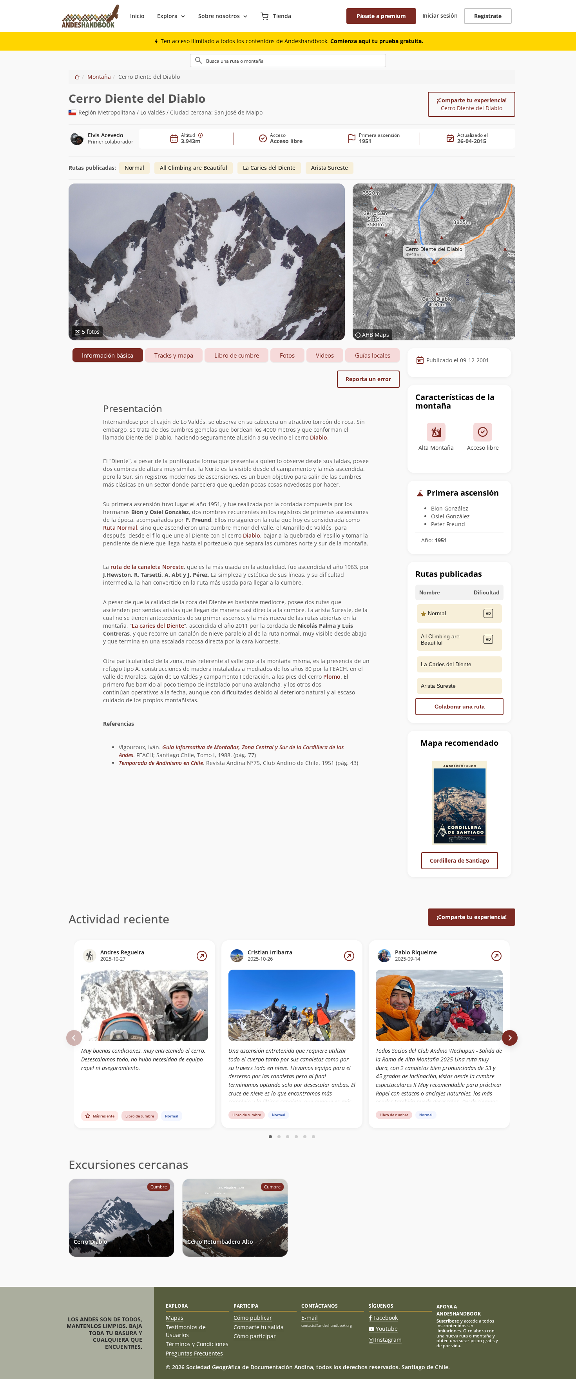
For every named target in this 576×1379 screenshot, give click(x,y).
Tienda (281, 16)
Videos (325, 355)
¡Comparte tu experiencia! (472, 104)
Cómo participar (255, 1336)
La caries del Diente (158, 625)
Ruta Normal (120, 527)
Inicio (137, 16)
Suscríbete (448, 1321)
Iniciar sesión (440, 15)
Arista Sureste (329, 167)
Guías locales (372, 355)
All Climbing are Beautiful (193, 167)
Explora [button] (167, 16)
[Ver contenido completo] (202, 956)
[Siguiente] (510, 1038)
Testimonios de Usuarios (186, 1331)
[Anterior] (74, 1038)
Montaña (99, 76)
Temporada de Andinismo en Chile (161, 763)
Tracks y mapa (173, 355)
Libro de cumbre (236, 355)
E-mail (309, 1317)
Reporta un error (368, 379)
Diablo (318, 437)
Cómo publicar (253, 1317)
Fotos (287, 355)
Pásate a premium (381, 16)
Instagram (388, 1339)
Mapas (174, 1317)
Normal (134, 167)
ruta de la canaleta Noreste (147, 566)
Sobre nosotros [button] (219, 16)
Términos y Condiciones (197, 1344)
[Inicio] (77, 76)
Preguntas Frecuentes (194, 1353)
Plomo (332, 676)
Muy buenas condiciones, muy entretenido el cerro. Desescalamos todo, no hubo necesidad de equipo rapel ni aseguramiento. (143, 1059)
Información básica (107, 355)
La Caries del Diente (269, 167)
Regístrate (488, 16)
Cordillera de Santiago (459, 860)
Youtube (387, 1328)
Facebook (385, 1317)
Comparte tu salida (259, 1327)
